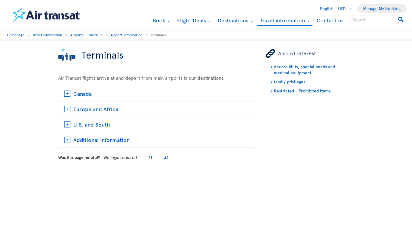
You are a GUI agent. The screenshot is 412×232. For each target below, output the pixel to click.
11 (150, 157)
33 (166, 157)
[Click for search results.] (401, 19)
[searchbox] (378, 19)
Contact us (330, 20)
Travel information (281, 20)
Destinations (232, 20)
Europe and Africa (95, 109)
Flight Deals (191, 20)
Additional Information (101, 139)
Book (158, 20)
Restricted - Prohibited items (302, 91)
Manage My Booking (382, 8)
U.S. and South (91, 124)
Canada (82, 93)
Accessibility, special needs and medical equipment (304, 70)
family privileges (289, 82)
